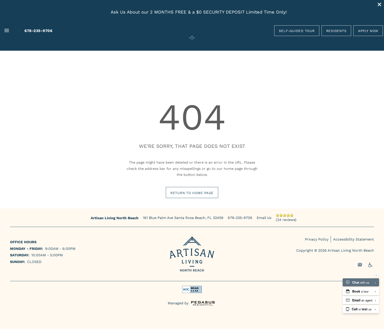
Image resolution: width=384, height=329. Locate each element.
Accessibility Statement (353, 239)
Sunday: (17, 261)
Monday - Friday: (26, 248)
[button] (379, 4)
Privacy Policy (316, 239)
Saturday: (19, 254)
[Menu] (6, 30)
